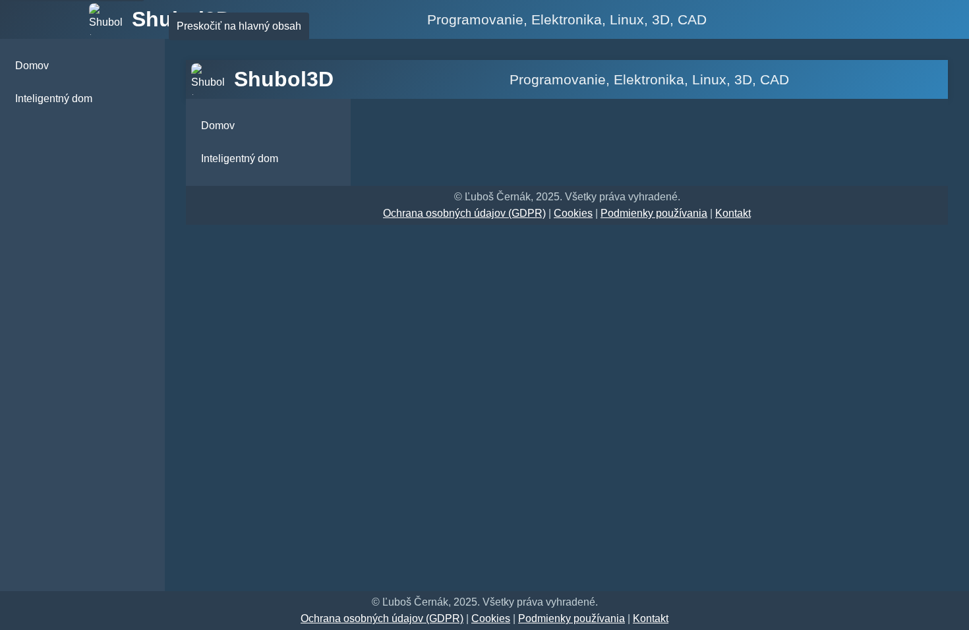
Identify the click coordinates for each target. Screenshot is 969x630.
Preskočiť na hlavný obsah (239, 26)
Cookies (573, 213)
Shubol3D (284, 79)
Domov (32, 65)
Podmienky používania (654, 213)
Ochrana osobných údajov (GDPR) (464, 213)
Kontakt (733, 213)
